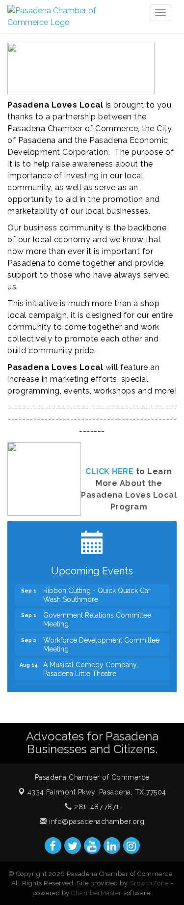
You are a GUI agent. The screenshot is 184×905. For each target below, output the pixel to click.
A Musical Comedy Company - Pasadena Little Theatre (92, 666)
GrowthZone (149, 883)
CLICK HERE (109, 471)
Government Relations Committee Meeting (97, 616)
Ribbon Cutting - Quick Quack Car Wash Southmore (97, 592)
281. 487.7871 (95, 807)
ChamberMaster (96, 893)
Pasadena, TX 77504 (96, 792)
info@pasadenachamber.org (95, 821)
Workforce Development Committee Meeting (101, 641)
